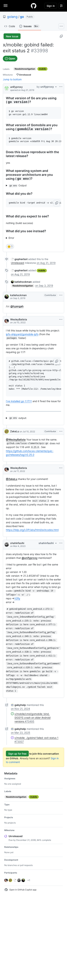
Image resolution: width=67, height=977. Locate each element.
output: (18, 417)
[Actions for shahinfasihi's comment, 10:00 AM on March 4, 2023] (60, 543)
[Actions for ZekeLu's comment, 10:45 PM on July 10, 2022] (60, 431)
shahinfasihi (17, 543)
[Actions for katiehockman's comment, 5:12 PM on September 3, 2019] (60, 295)
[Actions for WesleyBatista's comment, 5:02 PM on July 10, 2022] (60, 319)
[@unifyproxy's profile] (6, 88)
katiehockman (18, 295)
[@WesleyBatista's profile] (6, 321)
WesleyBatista (18, 319)
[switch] (10, 246)
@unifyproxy (30, 557)
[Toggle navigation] (5, 5)
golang (12, 17)
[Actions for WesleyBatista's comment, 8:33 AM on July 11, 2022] (60, 467)
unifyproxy (16, 86)
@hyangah (17, 306)
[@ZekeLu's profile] (6, 431)
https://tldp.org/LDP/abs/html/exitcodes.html (32, 529)
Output (18, 185)
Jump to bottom (12, 79)
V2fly (17, 598)
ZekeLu (14, 431)
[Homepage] (33, 6)
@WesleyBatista (16, 439)
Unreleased (17, 262)
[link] (19, 259)
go (22, 17)
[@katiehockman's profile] (6, 296)
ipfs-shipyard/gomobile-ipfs (22, 334)
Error (11, 237)
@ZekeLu (11, 478)
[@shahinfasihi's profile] (6, 544)
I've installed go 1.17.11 (19, 401)
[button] (57, 203)
